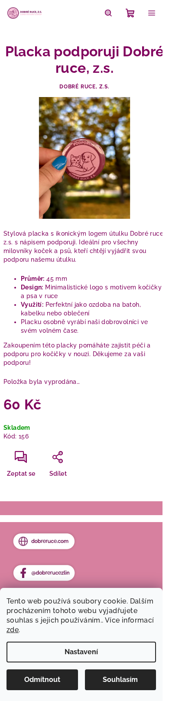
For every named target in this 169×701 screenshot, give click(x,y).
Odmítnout (42, 679)
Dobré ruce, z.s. (84, 87)
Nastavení (81, 652)
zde (12, 630)
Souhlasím (120, 679)
